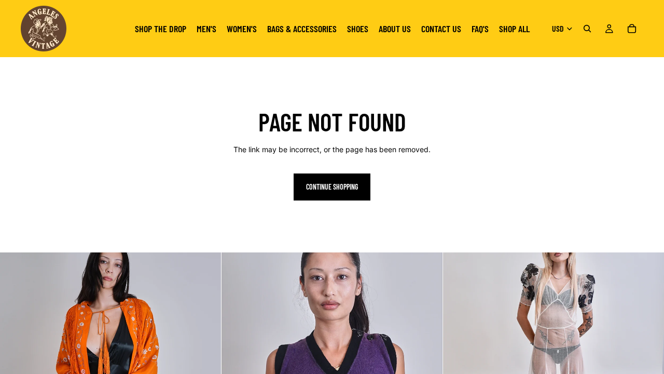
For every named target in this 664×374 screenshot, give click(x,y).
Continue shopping (332, 186)
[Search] (587, 28)
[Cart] (631, 28)
